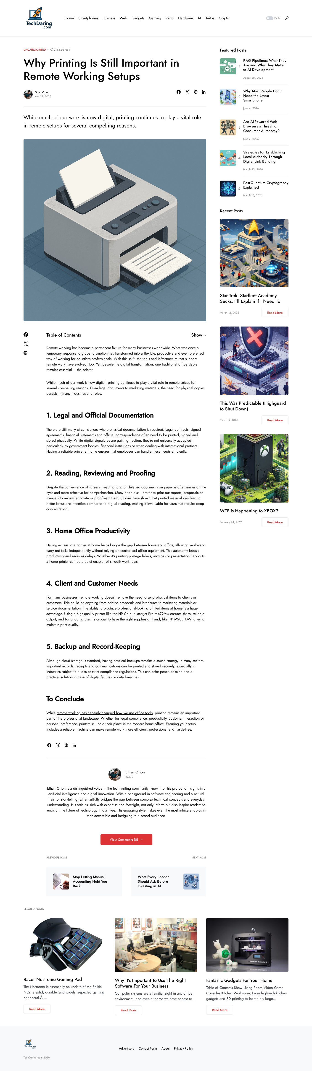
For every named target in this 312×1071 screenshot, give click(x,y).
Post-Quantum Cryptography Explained (265, 185)
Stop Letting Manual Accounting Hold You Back (90, 881)
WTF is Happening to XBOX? (249, 511)
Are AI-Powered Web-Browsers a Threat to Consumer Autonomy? (261, 126)
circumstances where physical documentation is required (120, 429)
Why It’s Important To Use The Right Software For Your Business (150, 983)
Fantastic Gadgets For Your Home (239, 980)
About (165, 1048)
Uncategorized (35, 50)
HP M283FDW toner (184, 619)
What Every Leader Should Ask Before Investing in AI (153, 881)
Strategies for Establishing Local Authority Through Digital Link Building (264, 157)
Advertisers (126, 1048)
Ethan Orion (41, 92)
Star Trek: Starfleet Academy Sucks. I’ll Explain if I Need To (250, 298)
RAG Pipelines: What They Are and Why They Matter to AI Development (264, 65)
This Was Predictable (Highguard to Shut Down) (253, 406)
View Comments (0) (124, 839)
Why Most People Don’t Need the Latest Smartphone (262, 96)
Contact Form (148, 1048)
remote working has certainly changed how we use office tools (105, 713)
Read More (275, 312)
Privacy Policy (183, 1048)
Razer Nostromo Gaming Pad (53, 979)
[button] (272, 18)
